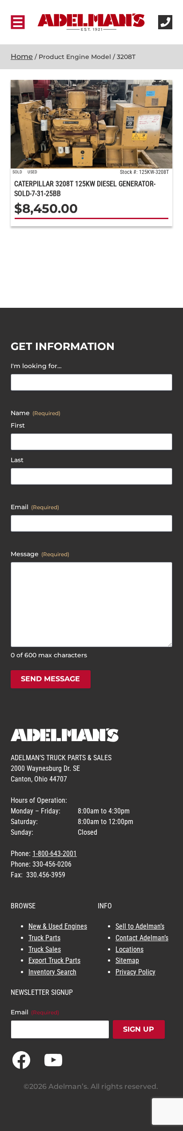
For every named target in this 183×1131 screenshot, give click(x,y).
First (18, 425)
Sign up (138, 1029)
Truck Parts (44, 938)
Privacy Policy (135, 972)
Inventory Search (52, 972)
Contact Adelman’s (141, 938)
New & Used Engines (57, 926)
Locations (129, 949)
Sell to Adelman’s (139, 926)
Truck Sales (44, 949)
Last (17, 460)
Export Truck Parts (54, 960)
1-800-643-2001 (54, 853)
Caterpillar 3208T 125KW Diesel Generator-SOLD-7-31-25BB (84, 189)
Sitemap (127, 960)
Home (22, 56)
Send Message (50, 679)
